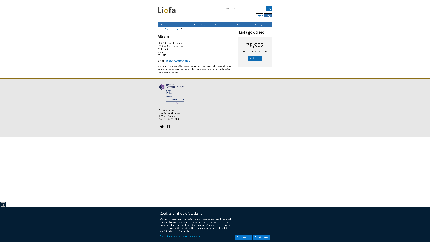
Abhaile (163, 25)
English (260, 15)
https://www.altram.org (178, 60)
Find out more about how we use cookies (180, 236)
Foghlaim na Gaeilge (172, 29)
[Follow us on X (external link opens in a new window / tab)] (162, 126)
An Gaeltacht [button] (241, 25)
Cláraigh (255, 58)
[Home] (167, 9)
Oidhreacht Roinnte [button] (222, 25)
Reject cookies (243, 237)
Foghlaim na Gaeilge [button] (198, 25)
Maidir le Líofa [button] (178, 25)
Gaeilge (268, 15)
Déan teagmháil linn (262, 25)
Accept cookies (261, 237)
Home (162, 29)
